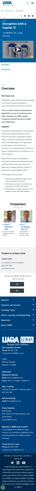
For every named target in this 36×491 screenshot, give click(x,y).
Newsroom (5, 320)
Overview (5, 64)
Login (17, 444)
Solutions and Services (10, 305)
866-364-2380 (7, 392)
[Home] (2, 11)
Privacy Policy (17, 456)
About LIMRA (6, 325)
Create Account (7, 444)
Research (5, 300)
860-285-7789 (13, 350)
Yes (17, 284)
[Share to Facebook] (25, 16)
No (17, 291)
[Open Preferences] (2, 487)
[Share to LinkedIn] (29, 16)
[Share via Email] (32, 16)
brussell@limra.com (9, 420)
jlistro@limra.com (8, 268)
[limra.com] (9, 3)
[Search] (27, 3)
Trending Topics (8, 310)
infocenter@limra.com (15, 378)
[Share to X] (21, 16)
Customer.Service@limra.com (13, 353)
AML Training (8, 386)
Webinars (20, 11)
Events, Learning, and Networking (10, 11)
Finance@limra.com (14, 401)
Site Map (7, 456)
